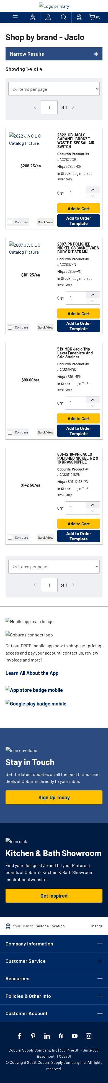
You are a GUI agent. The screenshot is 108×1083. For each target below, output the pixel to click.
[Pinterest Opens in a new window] (33, 1036)
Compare (21, 222)
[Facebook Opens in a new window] (19, 1036)
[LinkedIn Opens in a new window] (47, 1036)
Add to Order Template (78, 220)
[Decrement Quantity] (93, 196)
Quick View (45, 222)
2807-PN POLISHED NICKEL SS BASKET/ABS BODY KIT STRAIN (78, 248)
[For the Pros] (32, 17)
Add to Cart (79, 208)
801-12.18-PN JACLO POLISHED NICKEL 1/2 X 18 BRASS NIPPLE (77, 458)
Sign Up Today (54, 797)
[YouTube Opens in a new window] (75, 1036)
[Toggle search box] (63, 17)
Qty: (60, 192)
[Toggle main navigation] (15, 17)
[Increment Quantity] (93, 189)
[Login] (48, 17)
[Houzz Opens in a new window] (61, 1036)
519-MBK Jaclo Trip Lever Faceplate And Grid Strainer (75, 353)
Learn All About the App (32, 673)
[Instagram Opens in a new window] (88, 1036)
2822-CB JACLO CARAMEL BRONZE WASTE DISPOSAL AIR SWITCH (75, 141)
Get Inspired (54, 896)
